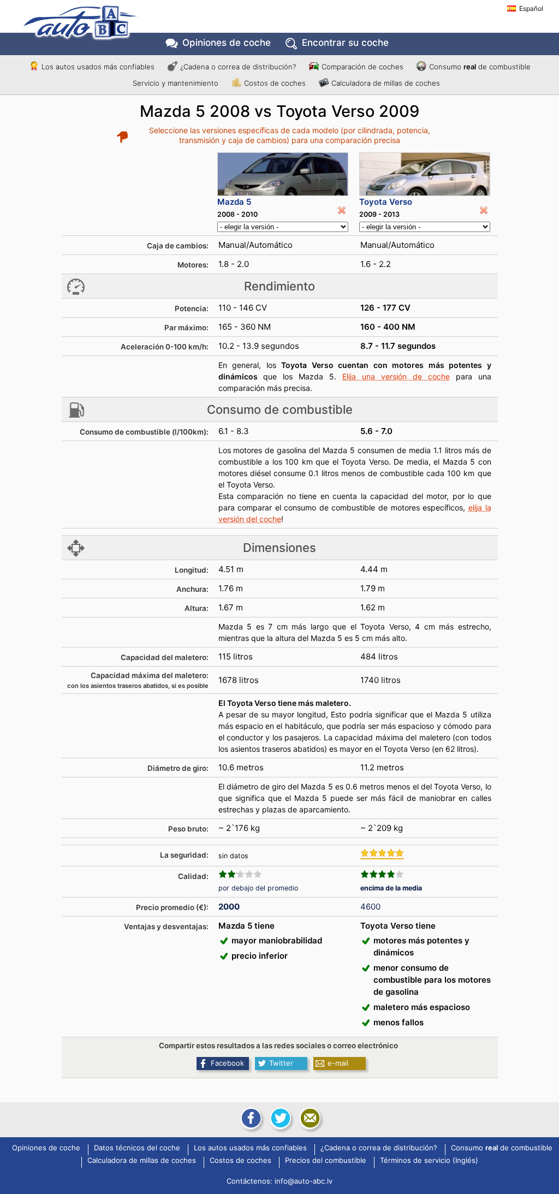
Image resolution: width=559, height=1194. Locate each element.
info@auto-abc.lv (303, 1181)
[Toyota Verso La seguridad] (382, 853)
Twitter (281, 1063)
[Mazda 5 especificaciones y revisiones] (282, 174)
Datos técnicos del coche (137, 1148)
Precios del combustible (325, 1161)
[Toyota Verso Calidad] (382, 874)
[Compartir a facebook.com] (250, 1118)
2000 (229, 906)
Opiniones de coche (46, 1148)
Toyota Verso (385, 202)
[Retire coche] (341, 210)
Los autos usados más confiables (97, 66)
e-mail (338, 1063)
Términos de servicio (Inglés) (429, 1161)
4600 (370, 906)
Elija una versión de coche (396, 376)
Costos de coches (275, 83)
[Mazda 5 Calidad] (240, 874)
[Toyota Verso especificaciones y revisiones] (424, 174)
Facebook (227, 1063)
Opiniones (226, 42)
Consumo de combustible (480, 66)
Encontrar (345, 42)
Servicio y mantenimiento (175, 83)
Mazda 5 (234, 202)
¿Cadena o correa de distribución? (238, 66)
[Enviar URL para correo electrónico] (309, 1118)
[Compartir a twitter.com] (279, 1118)
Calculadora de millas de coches (385, 83)
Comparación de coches (362, 66)
